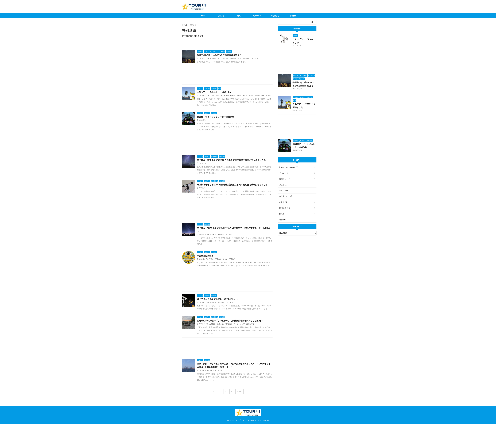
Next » (239, 391)
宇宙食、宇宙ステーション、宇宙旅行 (222, 259)
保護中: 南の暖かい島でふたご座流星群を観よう (219, 55)
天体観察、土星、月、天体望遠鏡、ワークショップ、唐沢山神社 (231, 324)
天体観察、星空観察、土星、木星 (221, 302)
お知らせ (221, 16)
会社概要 (293, 16)
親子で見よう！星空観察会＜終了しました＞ (217, 299)
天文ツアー (257, 16)
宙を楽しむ (275, 16)
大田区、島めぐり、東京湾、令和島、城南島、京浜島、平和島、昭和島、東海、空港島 (240, 95)
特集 (239, 16)
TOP (202, 16)
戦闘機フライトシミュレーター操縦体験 (215, 116)
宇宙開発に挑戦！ (205, 255)
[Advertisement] (227, 76)
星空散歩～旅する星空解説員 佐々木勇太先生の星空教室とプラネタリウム (231, 160)
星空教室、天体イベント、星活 (221, 234)
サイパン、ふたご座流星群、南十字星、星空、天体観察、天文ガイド (234, 58)
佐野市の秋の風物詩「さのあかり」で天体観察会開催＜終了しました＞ (230, 320)
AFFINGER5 (264, 420)
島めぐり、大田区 (216, 370)
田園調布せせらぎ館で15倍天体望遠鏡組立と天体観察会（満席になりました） (233, 184)
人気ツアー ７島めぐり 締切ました (214, 92)
